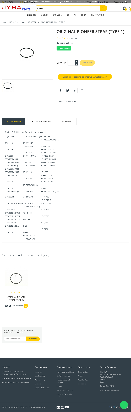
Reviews (69, 121)
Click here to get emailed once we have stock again (85, 76)
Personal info (83, 372)
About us (38, 372)
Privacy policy (40, 380)
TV (75, 15)
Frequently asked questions (63, 381)
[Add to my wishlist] (82, 90)
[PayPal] (67, 407)
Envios (59, 386)
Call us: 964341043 (107, 386)
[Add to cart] (26, 306)
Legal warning (40, 376)
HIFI (68, 15)
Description (15, 121)
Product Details (43, 121)
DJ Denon (44, 15)
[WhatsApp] (75, 90)
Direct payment (97, 15)
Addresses (82, 384)
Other (83, 15)
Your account (84, 367)
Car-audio (57, 15)
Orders (81, 376)
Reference (61, 43)
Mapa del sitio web (42, 388)
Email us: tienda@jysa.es (109, 390)
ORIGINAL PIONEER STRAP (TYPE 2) (16, 298)
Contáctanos (39, 384)
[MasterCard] (62, 407)
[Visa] (58, 407)
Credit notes (83, 380)
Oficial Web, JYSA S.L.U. (65, 390)
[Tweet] (67, 90)
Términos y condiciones (65, 372)
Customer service (63, 376)
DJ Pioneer (31, 15)
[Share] (60, 90)
